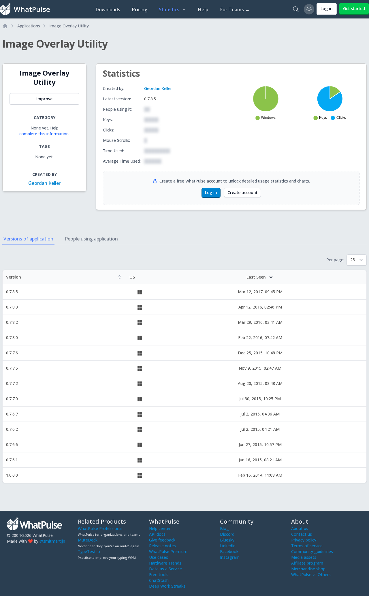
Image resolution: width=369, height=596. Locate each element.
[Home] (5, 26)
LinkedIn (228, 545)
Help (203, 9)
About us (299, 528)
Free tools (158, 574)
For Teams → (235, 9)
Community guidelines (312, 551)
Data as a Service (165, 568)
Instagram (230, 557)
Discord (227, 534)
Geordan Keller (44, 183)
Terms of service (307, 545)
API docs (157, 534)
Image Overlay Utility (69, 26)
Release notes (162, 545)
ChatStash (159, 580)
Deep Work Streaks (167, 586)
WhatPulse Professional (100, 528)
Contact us (301, 534)
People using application (91, 239)
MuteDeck (87, 540)
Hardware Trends (165, 563)
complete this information (44, 133)
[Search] (295, 9)
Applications (28, 26)
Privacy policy (303, 540)
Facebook (229, 551)
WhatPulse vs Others (311, 574)
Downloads (107, 9)
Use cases (158, 557)
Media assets (303, 557)
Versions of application (28, 239)
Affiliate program (307, 563)
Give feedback (162, 540)
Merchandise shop (308, 568)
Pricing (139, 9)
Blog (224, 528)
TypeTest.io (89, 551)
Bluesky (227, 540)
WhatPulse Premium (168, 551)
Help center (160, 528)
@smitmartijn (52, 541)
